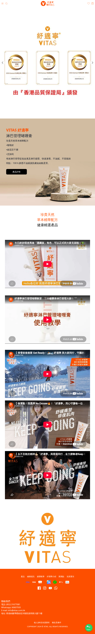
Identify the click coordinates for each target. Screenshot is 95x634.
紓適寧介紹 (51, 576)
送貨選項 (70, 576)
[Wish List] (89, 3)
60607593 (16, 607)
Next (92, 62)
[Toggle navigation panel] (2, 3)
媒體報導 (40, 576)
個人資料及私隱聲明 (41, 622)
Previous (2, 62)
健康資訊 (31, 576)
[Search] (6, 3)
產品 (23, 576)
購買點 (61, 576)
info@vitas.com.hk (16, 610)
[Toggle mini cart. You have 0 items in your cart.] (93, 3)
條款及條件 (56, 622)
